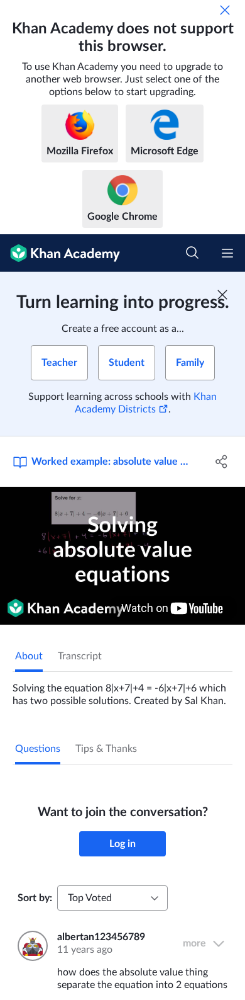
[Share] (221, 461)
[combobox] (112, 898)
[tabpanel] (122, 689)
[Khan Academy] (60, 253)
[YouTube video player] (122, 556)
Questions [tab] (37, 749)
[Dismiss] (225, 10)
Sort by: (35, 898)
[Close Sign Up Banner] (222, 294)
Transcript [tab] (80, 656)
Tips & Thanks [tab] (106, 749)
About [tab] (29, 656)
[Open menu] (227, 253)
